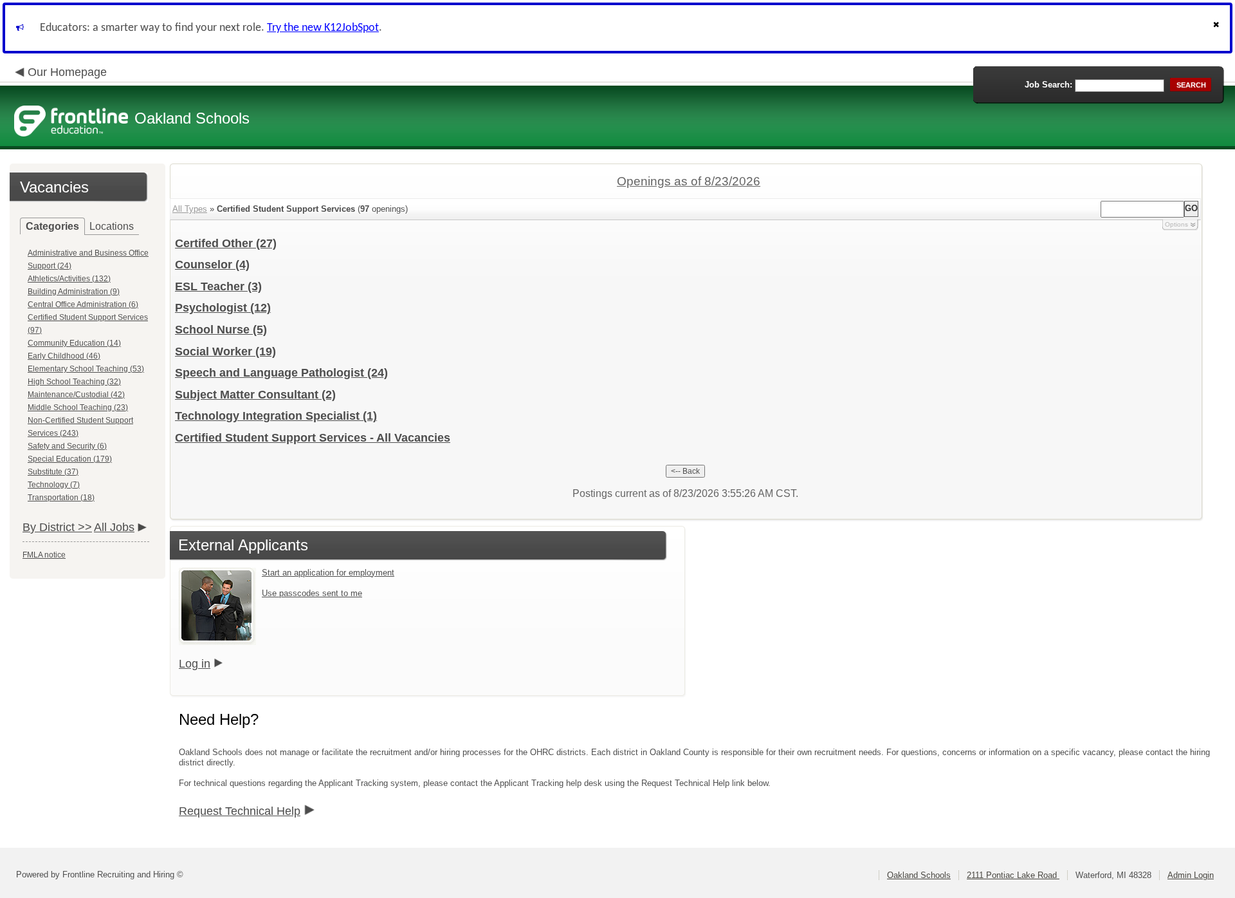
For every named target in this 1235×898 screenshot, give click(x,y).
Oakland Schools (919, 875)
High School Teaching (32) (74, 381)
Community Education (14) (74, 343)
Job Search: (1048, 84)
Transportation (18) (61, 497)
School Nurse (221, 329)
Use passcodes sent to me (312, 593)
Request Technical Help (239, 811)
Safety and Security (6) (67, 446)
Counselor (212, 264)
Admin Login (1190, 875)
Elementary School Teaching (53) (86, 368)
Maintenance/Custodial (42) (76, 394)
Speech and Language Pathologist (281, 372)
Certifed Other (226, 243)
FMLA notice (44, 554)
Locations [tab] (111, 226)
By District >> (57, 527)
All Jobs (114, 527)
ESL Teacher (218, 286)
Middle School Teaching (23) (78, 407)
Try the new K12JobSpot (323, 28)
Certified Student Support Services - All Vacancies (312, 437)
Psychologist (223, 307)
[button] (1217, 28)
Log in (194, 663)
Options (1176, 224)
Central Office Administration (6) (83, 304)
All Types (189, 209)
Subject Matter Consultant (255, 394)
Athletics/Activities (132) (69, 278)
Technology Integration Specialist (276, 415)
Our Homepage (67, 72)
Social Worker (225, 351)
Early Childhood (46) (64, 355)
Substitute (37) (53, 471)
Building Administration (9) (74, 291)
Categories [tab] (52, 226)
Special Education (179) (70, 458)
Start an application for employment (328, 572)
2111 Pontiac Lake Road (1013, 875)
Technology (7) (54, 484)
